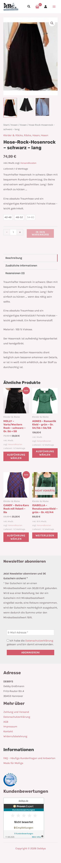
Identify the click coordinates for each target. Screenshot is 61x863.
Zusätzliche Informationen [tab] (21, 265)
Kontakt (8, 731)
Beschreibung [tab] (13, 257)
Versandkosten (28, 163)
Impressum (10, 726)
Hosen (14, 124)
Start (6, 124)
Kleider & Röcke (13, 135)
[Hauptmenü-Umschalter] (54, 6)
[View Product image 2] (26, 105)
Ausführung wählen (16, 456)
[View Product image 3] (42, 107)
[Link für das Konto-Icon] (45, 6)
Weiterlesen (45, 535)
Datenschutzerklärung (39, 640)
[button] (28, 7)
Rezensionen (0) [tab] (15, 273)
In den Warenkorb (40, 233)
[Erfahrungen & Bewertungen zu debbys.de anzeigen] (23, 817)
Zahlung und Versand (16, 711)
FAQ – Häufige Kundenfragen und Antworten (29, 758)
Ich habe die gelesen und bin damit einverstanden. (30, 642)
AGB (5, 721)
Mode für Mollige (13, 763)
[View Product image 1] (10, 108)
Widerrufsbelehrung (15, 736)
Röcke (27, 135)
